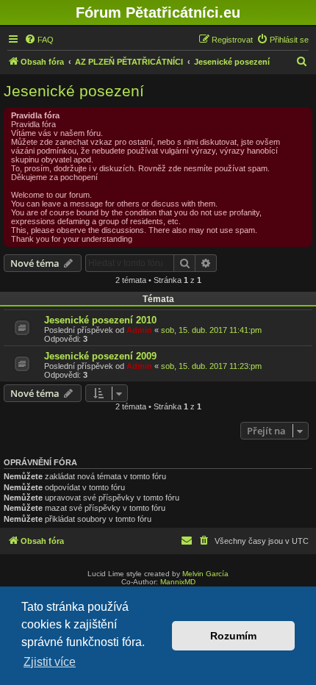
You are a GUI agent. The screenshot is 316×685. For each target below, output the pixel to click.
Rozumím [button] (233, 636)
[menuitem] (39, 40)
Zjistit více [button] (50, 662)
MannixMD (177, 582)
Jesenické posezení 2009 (100, 356)
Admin (139, 330)
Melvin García (205, 574)
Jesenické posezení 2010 (100, 320)
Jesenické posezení (74, 90)
